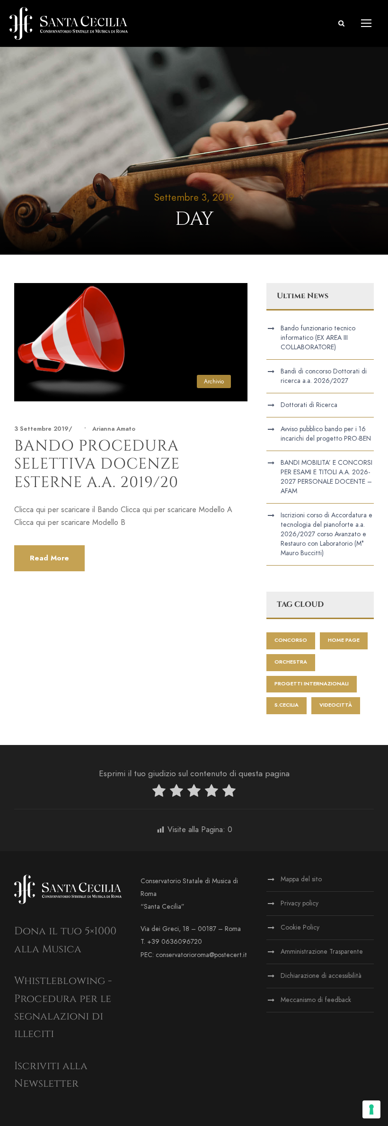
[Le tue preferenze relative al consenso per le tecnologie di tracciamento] (371, 1109)
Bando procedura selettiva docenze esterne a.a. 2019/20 (97, 464)
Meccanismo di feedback (316, 999)
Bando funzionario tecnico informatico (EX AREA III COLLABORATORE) (318, 338)
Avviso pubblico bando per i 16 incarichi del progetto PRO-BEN (326, 434)
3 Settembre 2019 (41, 429)
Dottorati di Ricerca (309, 404)
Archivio (214, 381)
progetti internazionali (311, 683)
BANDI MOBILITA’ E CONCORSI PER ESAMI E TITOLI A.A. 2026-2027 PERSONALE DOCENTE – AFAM (326, 477)
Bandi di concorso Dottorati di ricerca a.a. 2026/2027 (324, 376)
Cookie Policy (300, 927)
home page (344, 640)
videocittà (335, 705)
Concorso (290, 640)
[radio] (159, 792)
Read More (49, 558)
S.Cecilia (286, 705)
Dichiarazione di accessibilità (321, 975)
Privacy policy (299, 903)
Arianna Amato (113, 429)
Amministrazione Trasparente (322, 951)
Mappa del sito (301, 879)
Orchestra (290, 661)
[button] (341, 23)
